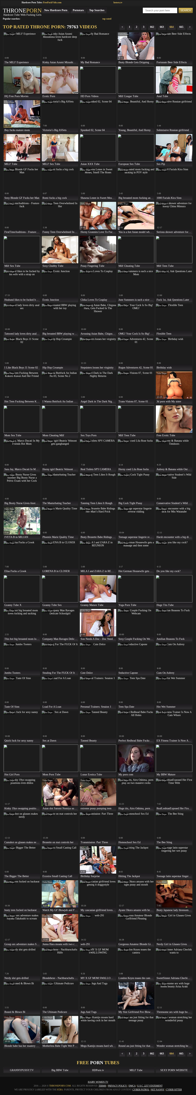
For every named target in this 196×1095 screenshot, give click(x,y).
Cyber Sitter (174, 1089)
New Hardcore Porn (55, 10)
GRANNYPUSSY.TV (22, 1070)
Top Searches (96, 10)
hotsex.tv (118, 2)
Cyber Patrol (140, 1089)
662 (152, 26)
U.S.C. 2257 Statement (150, 1085)
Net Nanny (157, 1089)
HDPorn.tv (98, 1070)
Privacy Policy (117, 1085)
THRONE (22, 10)
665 (181, 26)
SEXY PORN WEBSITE (174, 1070)
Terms (102, 1085)
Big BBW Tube (59, 1070)
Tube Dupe (9, 34)
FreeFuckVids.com (52, 2)
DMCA (132, 1085)
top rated (106, 18)
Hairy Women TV (98, 1082)
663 (162, 26)
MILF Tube (136, 1070)
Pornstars (78, 10)
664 (172, 26)
